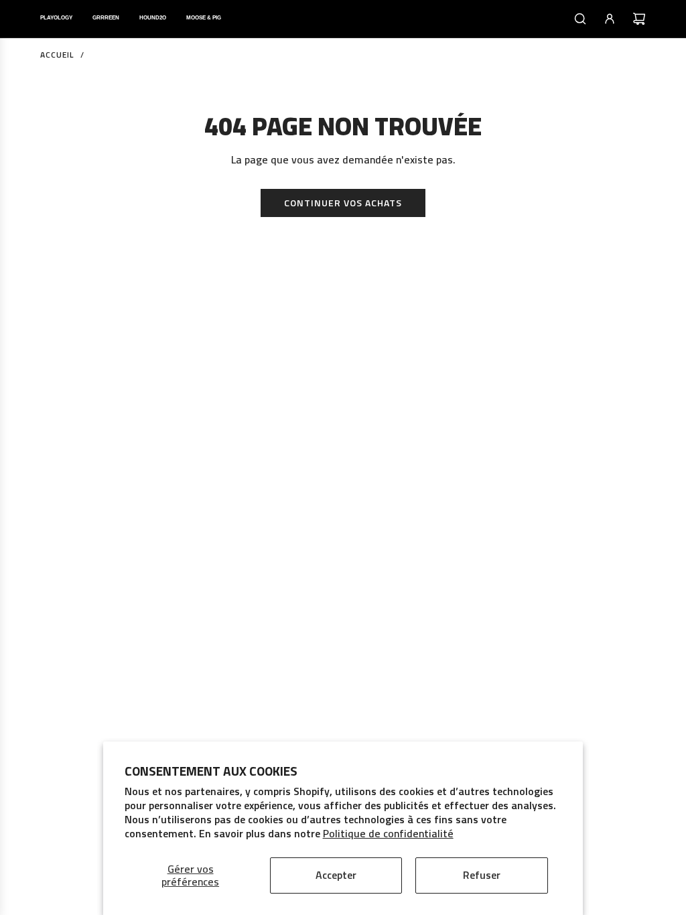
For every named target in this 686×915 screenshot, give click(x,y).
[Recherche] (580, 18)
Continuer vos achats (343, 203)
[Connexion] (609, 18)
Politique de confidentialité (388, 833)
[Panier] (639, 18)
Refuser (481, 875)
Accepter (336, 875)
